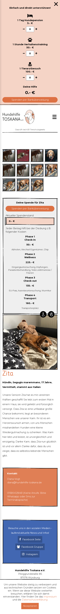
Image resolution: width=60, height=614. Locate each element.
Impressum (50, 596)
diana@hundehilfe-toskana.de (24, 482)
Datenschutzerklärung (35, 599)
